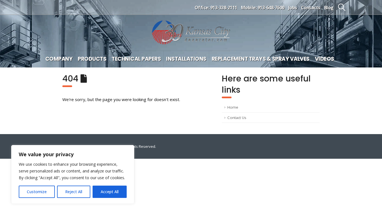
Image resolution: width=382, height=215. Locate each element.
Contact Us (236, 117)
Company (59, 59)
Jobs (292, 7)
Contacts (310, 7)
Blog (329, 7)
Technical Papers (136, 59)
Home (232, 107)
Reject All (73, 191)
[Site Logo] (191, 32)
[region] (72, 174)
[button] (342, 7)
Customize (37, 191)
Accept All (110, 191)
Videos (324, 59)
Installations (186, 59)
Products (92, 59)
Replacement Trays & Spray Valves (261, 59)
